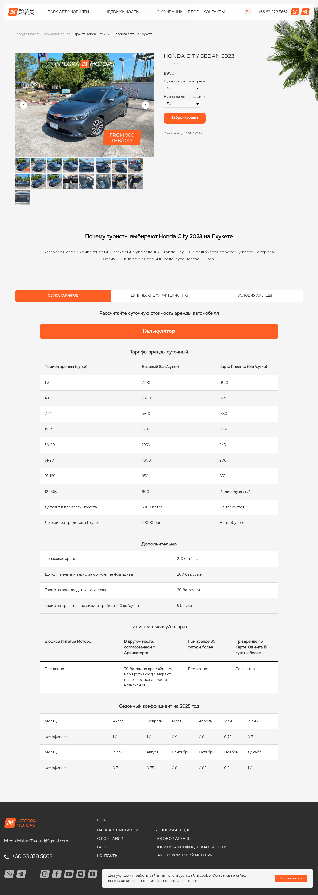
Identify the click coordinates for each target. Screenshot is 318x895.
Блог (193, 12)
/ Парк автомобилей (56, 34)
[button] (159, 331)
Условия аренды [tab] (255, 296)
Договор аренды (173, 839)
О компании (170, 12)
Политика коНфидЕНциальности (191, 847)
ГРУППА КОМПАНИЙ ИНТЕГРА (184, 855)
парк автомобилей (68, 12)
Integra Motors (27, 34)
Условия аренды (173, 830)
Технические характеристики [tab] (159, 296)
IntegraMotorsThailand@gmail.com (36, 841)
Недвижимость (122, 12)
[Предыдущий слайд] (23, 105)
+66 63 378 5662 (273, 12)
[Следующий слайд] (145, 105)
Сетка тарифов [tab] (63, 296)
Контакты (214, 12)
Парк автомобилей (117, 830)
